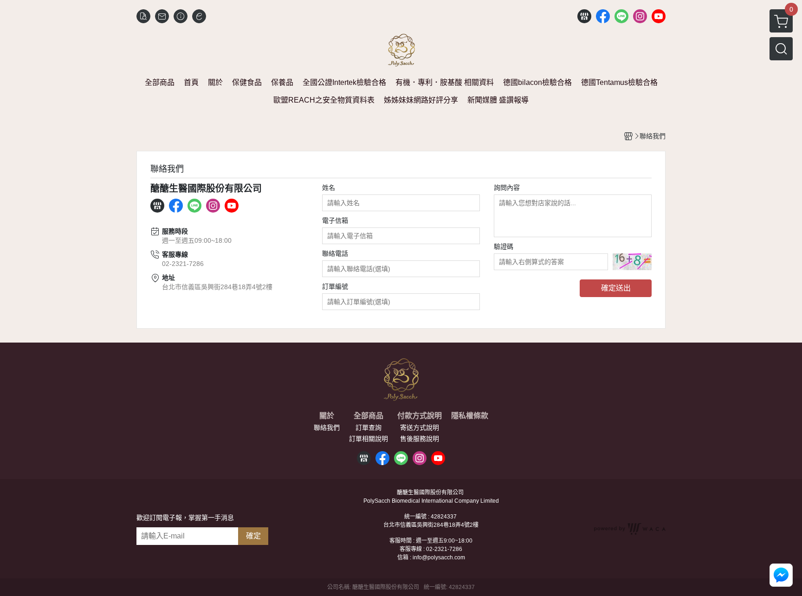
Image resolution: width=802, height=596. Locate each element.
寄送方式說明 (419, 427)
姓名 (328, 187)
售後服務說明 (419, 438)
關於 (326, 416)
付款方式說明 (419, 416)
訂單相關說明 (368, 438)
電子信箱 (335, 220)
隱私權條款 (469, 416)
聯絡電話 (335, 253)
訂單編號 (335, 286)
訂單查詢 (369, 427)
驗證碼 (503, 246)
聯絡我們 (327, 427)
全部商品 (368, 416)
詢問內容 (507, 187)
